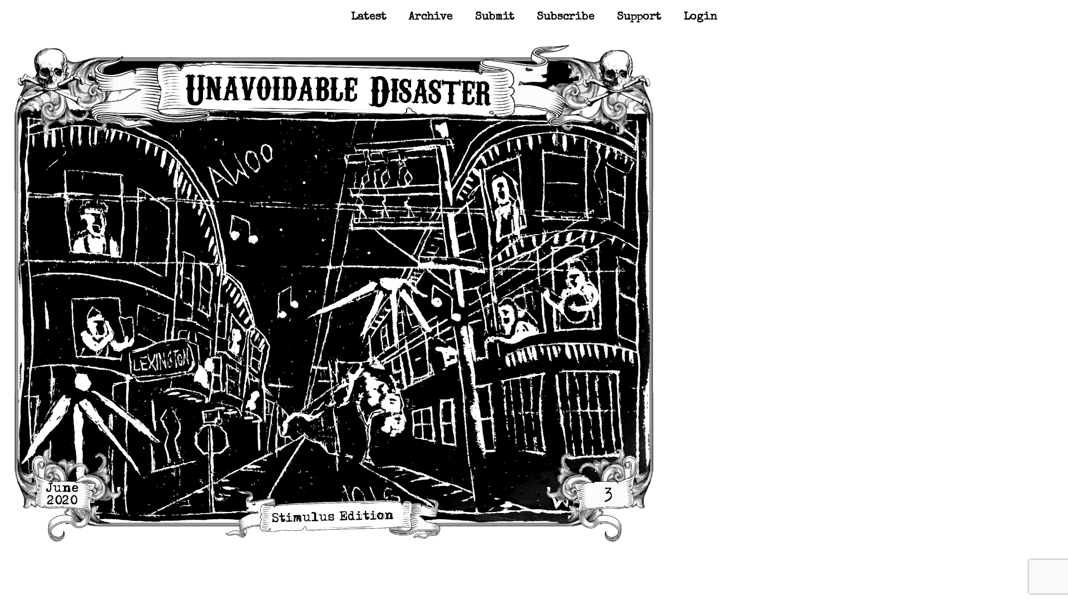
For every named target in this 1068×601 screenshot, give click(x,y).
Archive (431, 17)
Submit (495, 17)
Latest (369, 17)
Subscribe (566, 17)
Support (639, 17)
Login (701, 17)
